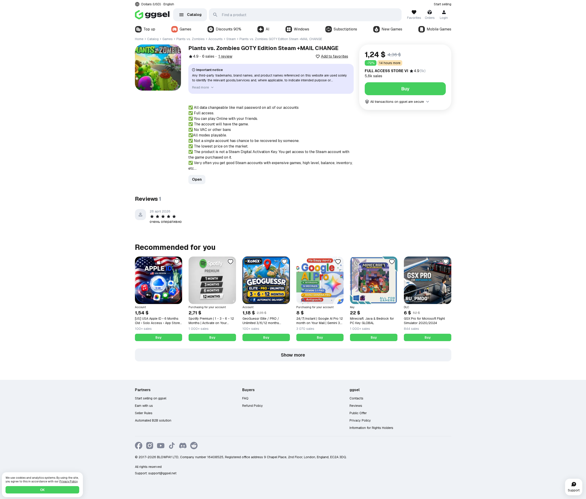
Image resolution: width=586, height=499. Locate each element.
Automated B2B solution (153, 420)
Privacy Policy (360, 420)
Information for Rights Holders (371, 428)
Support (574, 490)
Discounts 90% (228, 29)
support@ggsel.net (162, 473)
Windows (301, 29)
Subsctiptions (345, 29)
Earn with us (144, 406)
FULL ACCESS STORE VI (386, 70)
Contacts (356, 398)
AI (267, 29)
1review (225, 56)
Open (197, 179)
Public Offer (358, 413)
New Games (392, 29)
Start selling (442, 4)
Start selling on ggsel (150, 398)
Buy (405, 89)
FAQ (245, 398)
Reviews (356, 406)
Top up (149, 29)
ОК (42, 490)
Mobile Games (439, 29)
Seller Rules (143, 413)
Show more (293, 355)
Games (185, 29)
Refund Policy (252, 406)
